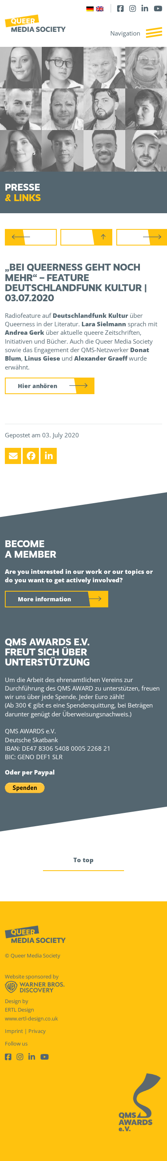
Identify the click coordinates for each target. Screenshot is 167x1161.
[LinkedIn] (144, 8)
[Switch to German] (90, 8)
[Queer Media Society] (35, 23)
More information (44, 599)
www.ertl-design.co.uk (31, 1018)
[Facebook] (120, 8)
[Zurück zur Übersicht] (86, 237)
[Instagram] (132, 8)
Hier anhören (37, 386)
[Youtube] (158, 8)
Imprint (14, 1031)
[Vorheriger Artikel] (31, 237)
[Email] (13, 456)
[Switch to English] (100, 8)
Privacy (37, 1031)
